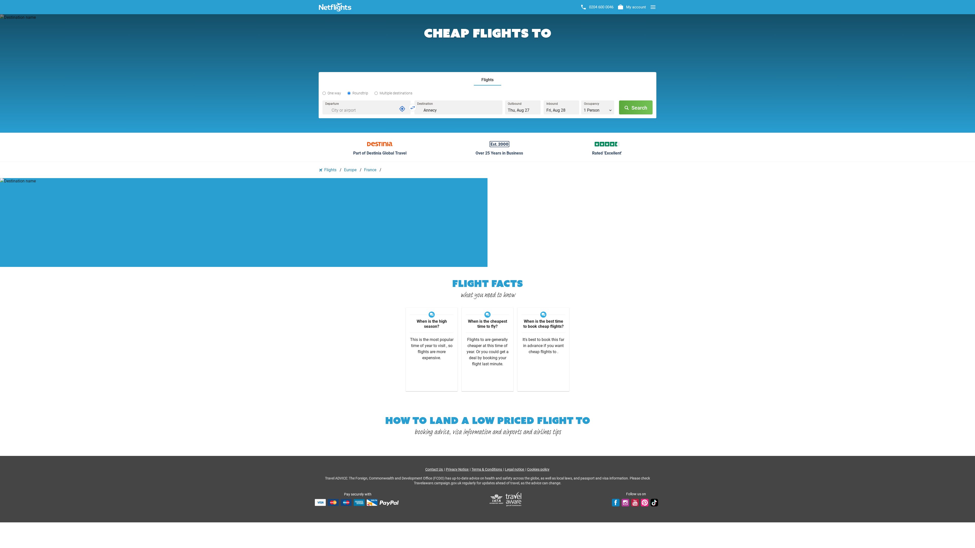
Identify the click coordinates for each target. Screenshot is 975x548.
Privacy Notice (457, 469)
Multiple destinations (396, 93)
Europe (351, 169)
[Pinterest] (644, 502)
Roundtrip (360, 93)
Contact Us (434, 469)
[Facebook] (616, 502)
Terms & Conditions (487, 469)
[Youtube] (635, 502)
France (370, 169)
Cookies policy (538, 469)
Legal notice (515, 469)
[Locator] (402, 109)
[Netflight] (335, 7)
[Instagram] (625, 502)
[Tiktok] (654, 502)
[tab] (487, 80)
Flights (330, 169)
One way (334, 93)
